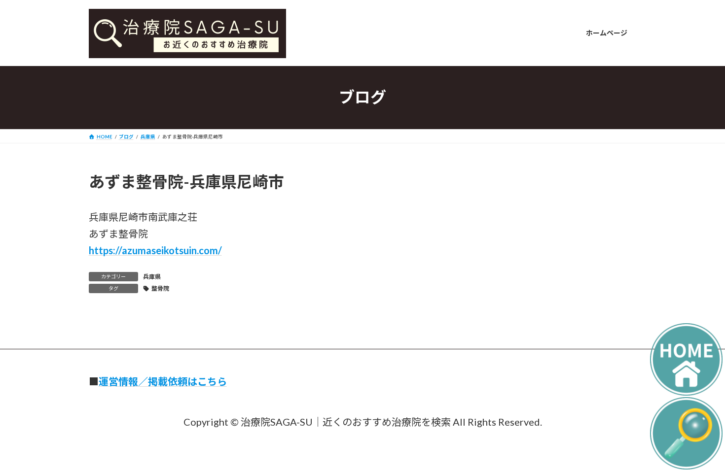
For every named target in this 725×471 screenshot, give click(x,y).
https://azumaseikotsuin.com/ (155, 250)
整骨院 (160, 288)
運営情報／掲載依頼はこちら (163, 381)
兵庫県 (152, 276)
